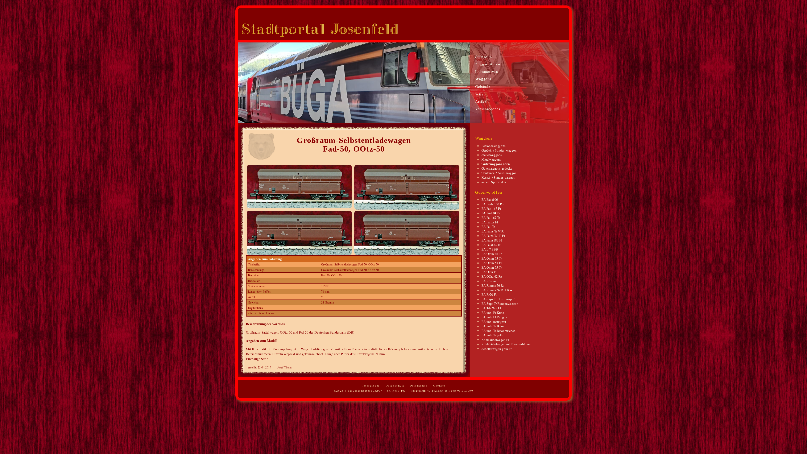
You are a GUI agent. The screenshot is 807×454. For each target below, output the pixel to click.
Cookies (439, 385)
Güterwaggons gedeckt (496, 168)
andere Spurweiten (493, 182)
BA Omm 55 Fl (491, 263)
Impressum (370, 385)
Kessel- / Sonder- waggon (498, 177)
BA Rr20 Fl (489, 294)
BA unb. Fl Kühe (492, 312)
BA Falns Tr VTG (492, 231)
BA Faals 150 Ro (492, 204)
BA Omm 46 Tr (491, 254)
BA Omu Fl (489, 272)
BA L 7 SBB (489, 249)
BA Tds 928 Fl (491, 308)
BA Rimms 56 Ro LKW (497, 290)
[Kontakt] (562, 32)
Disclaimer (418, 385)
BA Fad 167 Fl (491, 208)
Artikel (481, 101)
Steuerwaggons (491, 155)
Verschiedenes (487, 108)
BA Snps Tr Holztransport (498, 299)
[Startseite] (549, 32)
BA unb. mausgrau (493, 321)
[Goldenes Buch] (554, 32)
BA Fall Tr (488, 226)
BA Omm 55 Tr (491, 267)
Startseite (483, 56)
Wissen (481, 93)
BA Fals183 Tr (490, 245)
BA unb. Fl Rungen (494, 317)
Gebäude (483, 86)
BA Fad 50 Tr (490, 213)
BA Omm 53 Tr (491, 258)
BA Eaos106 (489, 199)
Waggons (483, 79)
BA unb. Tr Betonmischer (498, 330)
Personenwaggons (493, 146)
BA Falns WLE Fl (493, 236)
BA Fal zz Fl (489, 222)
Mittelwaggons (491, 159)
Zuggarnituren (487, 63)
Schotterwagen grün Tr (496, 348)
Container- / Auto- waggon (499, 173)
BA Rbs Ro (488, 281)
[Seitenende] (543, 32)
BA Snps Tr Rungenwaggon (499, 303)
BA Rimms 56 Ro (492, 285)
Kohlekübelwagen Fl (495, 339)
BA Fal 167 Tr (490, 217)
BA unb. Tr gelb (491, 335)
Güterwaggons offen (495, 163)
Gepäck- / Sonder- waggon (499, 150)
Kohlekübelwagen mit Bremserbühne (505, 344)
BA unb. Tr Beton (493, 326)
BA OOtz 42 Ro (491, 276)
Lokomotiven (486, 71)
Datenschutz (394, 385)
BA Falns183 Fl (491, 240)
